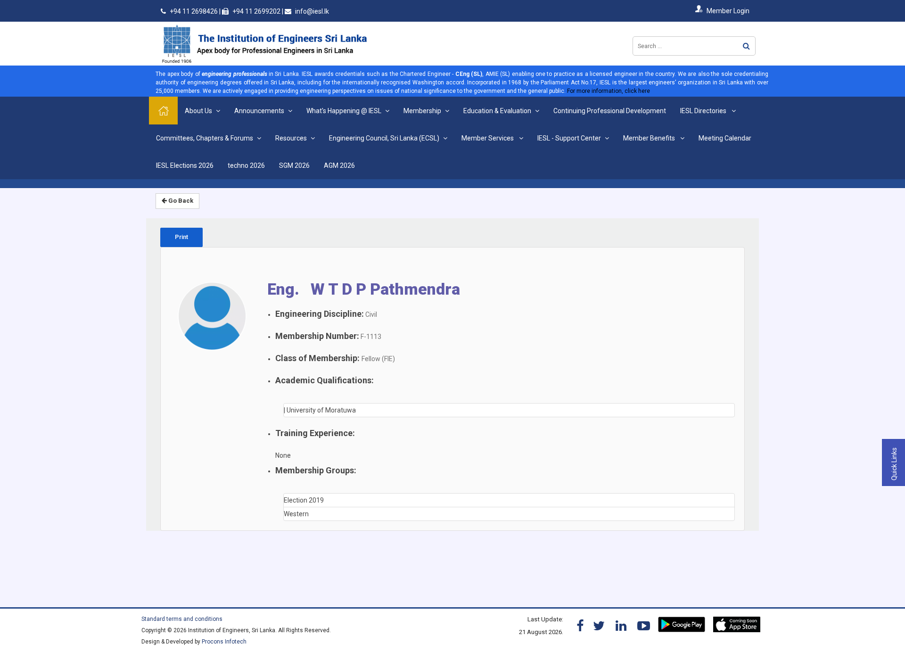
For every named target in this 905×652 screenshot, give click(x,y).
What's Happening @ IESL (343, 111)
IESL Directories (704, 111)
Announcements (259, 111)
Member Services (488, 138)
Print (181, 236)
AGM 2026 (339, 165)
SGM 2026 (294, 165)
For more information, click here (608, 91)
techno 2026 (246, 165)
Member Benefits (649, 138)
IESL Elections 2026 (185, 165)
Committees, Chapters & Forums (204, 138)
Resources (291, 138)
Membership (422, 111)
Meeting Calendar (725, 138)
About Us (198, 111)
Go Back (180, 200)
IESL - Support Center (569, 138)
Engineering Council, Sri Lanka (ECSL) (384, 138)
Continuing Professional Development (609, 111)
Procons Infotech (224, 641)
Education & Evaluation (497, 111)
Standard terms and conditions (181, 619)
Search (746, 46)
